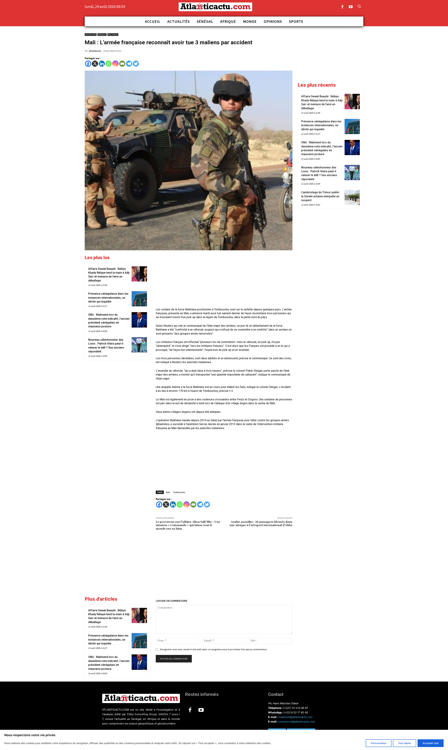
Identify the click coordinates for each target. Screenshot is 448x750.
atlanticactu (95, 50)
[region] (224, 740)
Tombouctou (179, 492)
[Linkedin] (102, 64)
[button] (359, 6)
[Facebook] (342, 7)
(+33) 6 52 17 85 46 (296, 712)
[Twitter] (136, 64)
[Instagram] (115, 64)
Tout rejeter (404, 743)
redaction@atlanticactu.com (295, 717)
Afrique (102, 34)
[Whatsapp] (109, 64)
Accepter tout (431, 743)
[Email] (122, 64)
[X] (95, 64)
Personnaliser (378, 743)
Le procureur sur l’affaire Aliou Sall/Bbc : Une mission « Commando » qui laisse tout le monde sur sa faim (188, 525)
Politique (113, 34)
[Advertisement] (224, 279)
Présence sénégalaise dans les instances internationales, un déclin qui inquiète (108, 297)
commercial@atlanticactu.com (296, 721)
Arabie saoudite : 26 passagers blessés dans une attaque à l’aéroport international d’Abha (260, 523)
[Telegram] (129, 64)
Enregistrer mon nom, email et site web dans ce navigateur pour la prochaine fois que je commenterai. (213, 649)
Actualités (90, 34)
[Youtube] (351, 7)
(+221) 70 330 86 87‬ (295, 708)
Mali (168, 492)
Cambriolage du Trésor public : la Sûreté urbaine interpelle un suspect (321, 196)
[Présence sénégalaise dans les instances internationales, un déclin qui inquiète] (139, 298)
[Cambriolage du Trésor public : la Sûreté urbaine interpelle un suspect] (352, 197)
